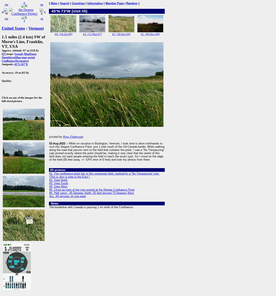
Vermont (36, 28)
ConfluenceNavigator (15, 60)
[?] (4, 54)
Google (18, 54)
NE (41, 5)
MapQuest (30, 54)
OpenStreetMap (11, 57)
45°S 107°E (21, 64)
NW (6, 5)
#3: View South (58, 183)
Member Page (114, 3)
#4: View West (58, 186)
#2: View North (58, 180)
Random (132, 3)
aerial (31, 57)
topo (24, 57)
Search (64, 3)
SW (6, 19)
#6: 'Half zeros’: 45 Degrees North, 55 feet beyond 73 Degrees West (91, 193)
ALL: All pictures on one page (67, 196)
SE (42, 19)
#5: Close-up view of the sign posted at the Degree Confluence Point (92, 189)
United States (13, 28)
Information (95, 3)
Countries (78, 3)
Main (54, 3)
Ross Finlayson (72, 136)
